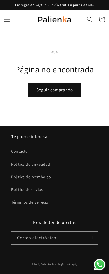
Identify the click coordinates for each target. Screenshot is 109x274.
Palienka (46, 264)
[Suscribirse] (91, 238)
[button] (7, 19)
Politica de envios (27, 189)
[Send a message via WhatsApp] (99, 264)
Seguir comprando (54, 89)
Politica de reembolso (31, 176)
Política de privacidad (30, 164)
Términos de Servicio (29, 202)
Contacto (19, 151)
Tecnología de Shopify (65, 264)
